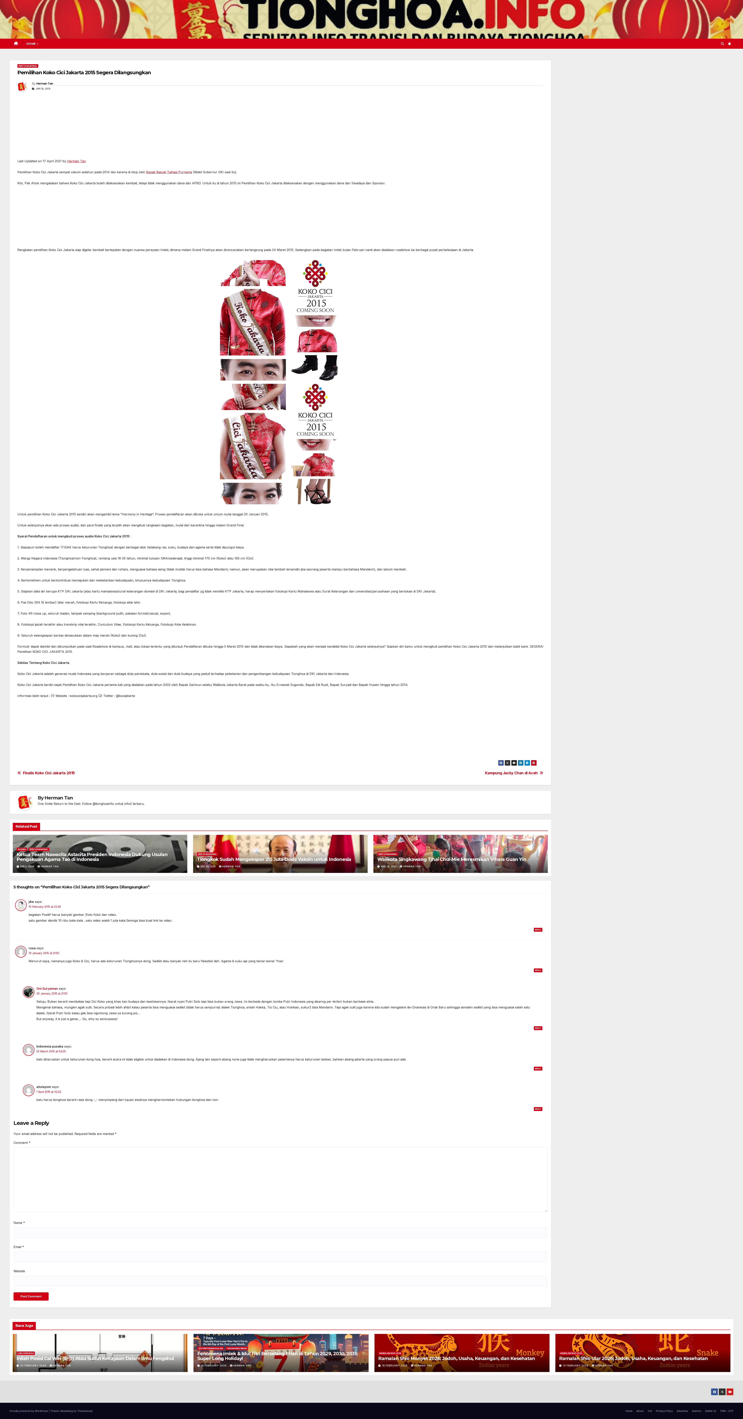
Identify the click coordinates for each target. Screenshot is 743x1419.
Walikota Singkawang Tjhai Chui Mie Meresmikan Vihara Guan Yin (451, 859)
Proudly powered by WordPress (29, 1410)
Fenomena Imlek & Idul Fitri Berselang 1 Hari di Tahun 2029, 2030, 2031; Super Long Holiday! (277, 1356)
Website (19, 1271)
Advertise (682, 1410)
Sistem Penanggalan (211, 1348)
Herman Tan (44, 83)
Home (32, 43)
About (640, 1410)
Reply (538, 930)
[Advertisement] (280, 130)
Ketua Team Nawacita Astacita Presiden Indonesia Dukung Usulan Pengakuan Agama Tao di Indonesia (92, 857)
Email (19, 1247)
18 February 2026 (395, 1365)
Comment (22, 1143)
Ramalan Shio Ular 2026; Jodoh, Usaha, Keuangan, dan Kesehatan (633, 1358)
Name (19, 1223)
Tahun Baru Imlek (237, 1348)
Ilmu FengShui (26, 1353)
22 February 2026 (33, 1365)
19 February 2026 (214, 1365)
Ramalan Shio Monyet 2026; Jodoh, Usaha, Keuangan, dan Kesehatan (456, 1358)
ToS (649, 1410)
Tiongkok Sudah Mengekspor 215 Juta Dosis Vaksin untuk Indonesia (274, 859)
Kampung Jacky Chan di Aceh (511, 773)
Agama (22, 849)
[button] (722, 44)
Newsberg (66, 1410)
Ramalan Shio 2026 (390, 1353)
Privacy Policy (664, 1410)
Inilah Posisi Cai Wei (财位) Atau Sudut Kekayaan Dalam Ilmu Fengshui (95, 1358)
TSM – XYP (726, 1410)
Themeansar (84, 1410)
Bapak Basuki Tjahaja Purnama (169, 172)
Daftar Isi (710, 1410)
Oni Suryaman (47, 988)
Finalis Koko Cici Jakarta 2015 (49, 773)
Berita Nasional (28, 66)
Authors (696, 1410)
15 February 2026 (576, 1365)
